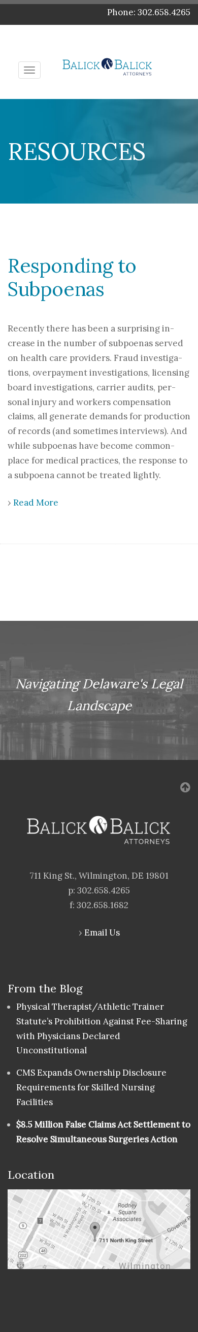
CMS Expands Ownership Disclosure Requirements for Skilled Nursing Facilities (91, 1087)
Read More (35, 502)
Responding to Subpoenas (72, 277)
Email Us (102, 932)
